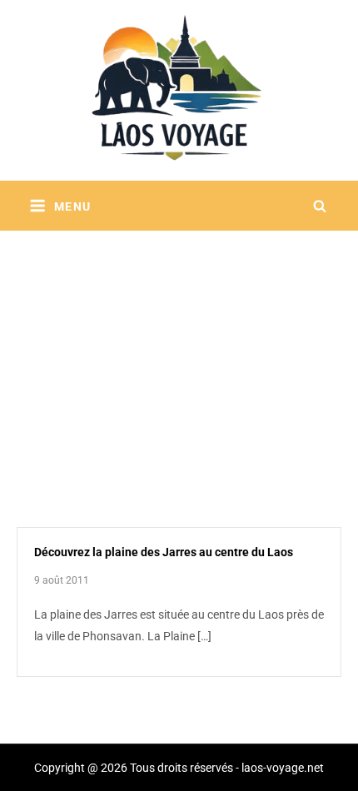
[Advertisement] (179, 358)
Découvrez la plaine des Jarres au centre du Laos (163, 552)
